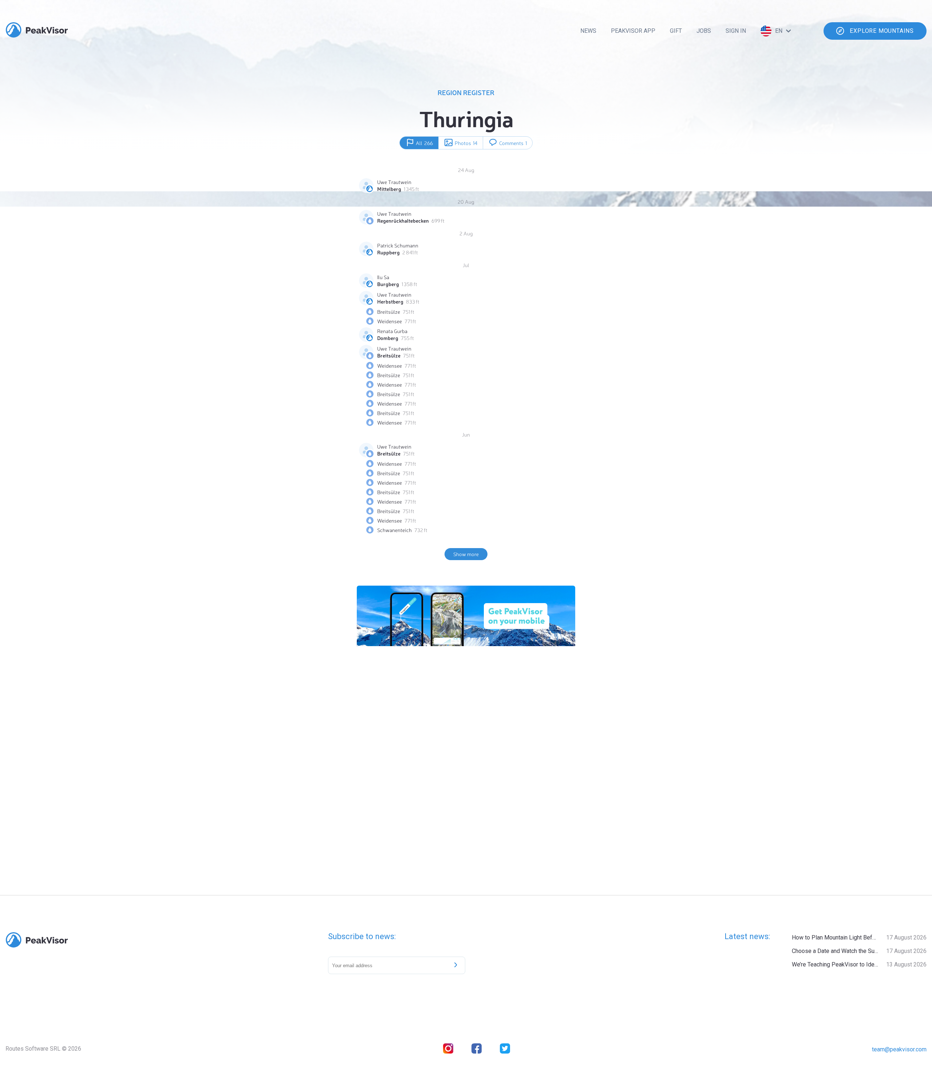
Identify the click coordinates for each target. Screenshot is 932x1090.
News (588, 30)
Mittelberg (389, 188)
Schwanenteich (394, 530)
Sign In (736, 30)
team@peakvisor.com (899, 1049)
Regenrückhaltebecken (403, 220)
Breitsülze (388, 311)
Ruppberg (388, 252)
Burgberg (388, 284)
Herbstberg (390, 301)
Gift (676, 30)
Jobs (703, 30)
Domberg (387, 338)
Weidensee (389, 321)
